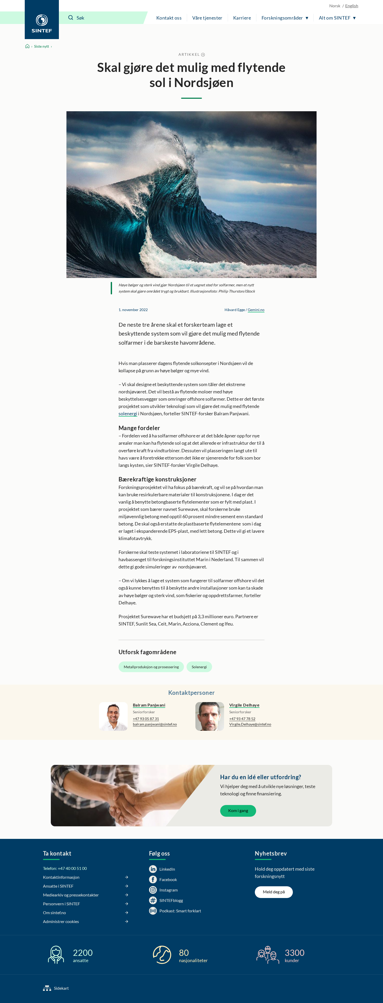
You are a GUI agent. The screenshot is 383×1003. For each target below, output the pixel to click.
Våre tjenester (207, 18)
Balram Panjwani (149, 704)
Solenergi (199, 667)
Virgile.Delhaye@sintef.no (250, 724)
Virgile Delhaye (244, 704)
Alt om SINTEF (334, 18)
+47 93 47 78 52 (242, 718)
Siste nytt (41, 46)
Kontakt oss (169, 18)
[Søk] (71, 18)
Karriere (242, 18)
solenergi (128, 413)
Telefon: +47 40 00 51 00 (65, 868)
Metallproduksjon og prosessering (151, 667)
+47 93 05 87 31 (146, 718)
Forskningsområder (282, 18)
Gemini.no (256, 309)
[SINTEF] (42, 19)
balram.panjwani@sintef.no (155, 724)
